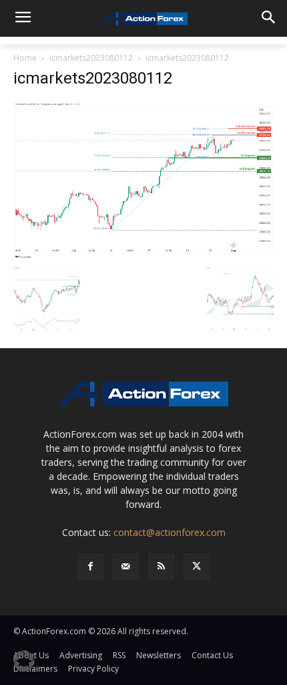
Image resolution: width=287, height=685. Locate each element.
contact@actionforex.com (169, 532)
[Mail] (126, 566)
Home (25, 57)
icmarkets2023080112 (91, 57)
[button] (24, 661)
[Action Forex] (143, 19)
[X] (197, 566)
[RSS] (161, 566)
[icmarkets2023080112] (143, 180)
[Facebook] (90, 566)
